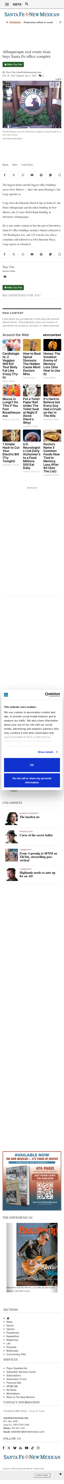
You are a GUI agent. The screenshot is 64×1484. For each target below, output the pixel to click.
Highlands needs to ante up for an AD (37, 874)
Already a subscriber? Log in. (18, 1291)
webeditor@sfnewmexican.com (28, 1431)
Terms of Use (39, 1468)
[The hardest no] (11, 818)
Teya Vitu (8, 267)
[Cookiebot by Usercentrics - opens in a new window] (45, 695)
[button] (59, 174)
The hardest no (29, 817)
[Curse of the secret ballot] (11, 836)
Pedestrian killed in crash (39, 22)
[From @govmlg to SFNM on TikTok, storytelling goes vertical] (11, 855)
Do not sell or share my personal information (32, 780)
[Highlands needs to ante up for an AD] (11, 874)
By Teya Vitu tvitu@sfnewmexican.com (22, 72)
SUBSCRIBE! (42, 1475)
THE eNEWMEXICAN (18, 1217)
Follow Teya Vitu (14, 64)
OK (32, 764)
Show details (45, 752)
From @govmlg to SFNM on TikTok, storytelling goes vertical (38, 856)
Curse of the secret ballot (36, 835)
